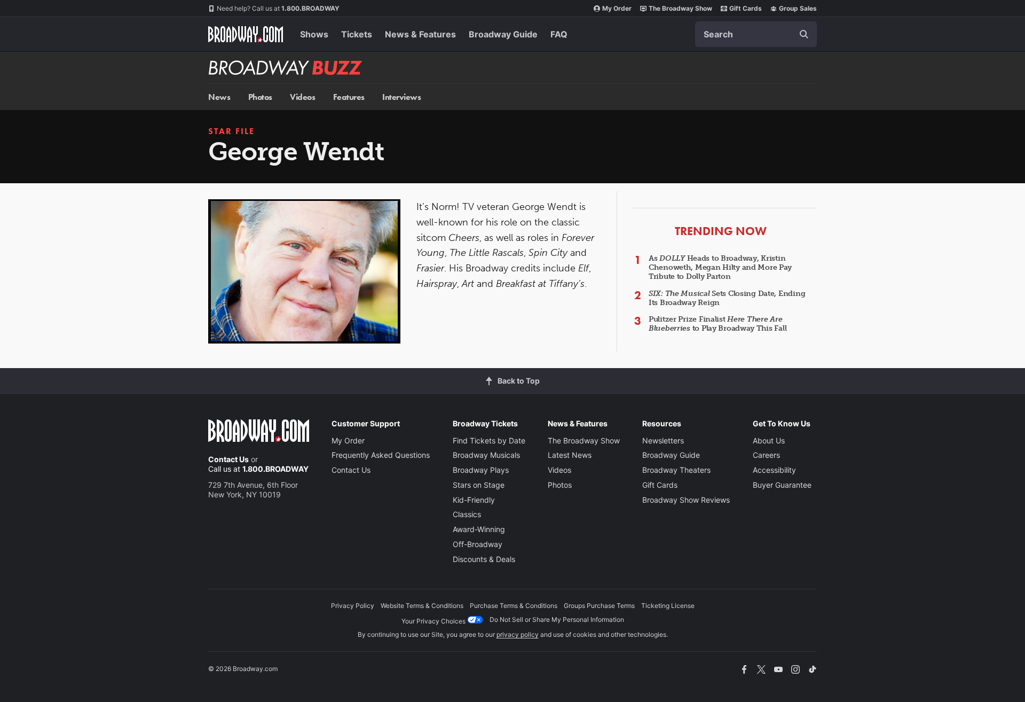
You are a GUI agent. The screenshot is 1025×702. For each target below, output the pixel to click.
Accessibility (774, 469)
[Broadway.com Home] (245, 34)
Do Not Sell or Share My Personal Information (557, 619)
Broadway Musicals (486, 454)
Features (349, 97)
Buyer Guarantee (782, 484)
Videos (302, 97)
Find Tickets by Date (489, 440)
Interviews (401, 97)
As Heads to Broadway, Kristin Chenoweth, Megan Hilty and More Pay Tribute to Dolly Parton (720, 267)
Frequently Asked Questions (381, 454)
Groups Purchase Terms (599, 606)
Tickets (356, 34)
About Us (769, 440)
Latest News (570, 454)
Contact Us (228, 459)
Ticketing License (668, 606)
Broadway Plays (481, 469)
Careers (766, 454)
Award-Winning (479, 529)
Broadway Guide (503, 34)
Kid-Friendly (474, 499)
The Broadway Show (680, 8)
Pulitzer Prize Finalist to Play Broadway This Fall (717, 324)
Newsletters (663, 440)
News (219, 97)
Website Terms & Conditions (422, 606)
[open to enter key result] (804, 34)
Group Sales (798, 8)
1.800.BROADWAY (278, 8)
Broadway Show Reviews (686, 499)
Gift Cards (745, 8)
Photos (260, 97)
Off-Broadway (477, 544)
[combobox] (756, 34)
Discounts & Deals (484, 559)
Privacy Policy (352, 606)
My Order (617, 8)
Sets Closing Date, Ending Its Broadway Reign (727, 298)
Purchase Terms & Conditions (513, 606)
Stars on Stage (478, 484)
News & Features (420, 34)
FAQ (558, 34)
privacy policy (517, 634)
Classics (467, 514)
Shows (314, 34)
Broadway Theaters (676, 469)
